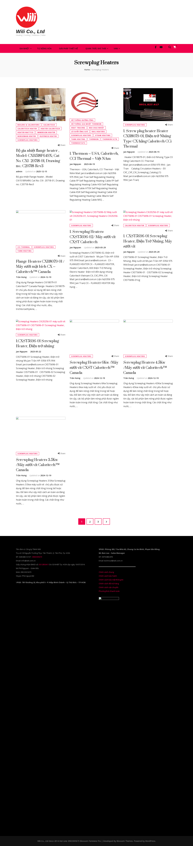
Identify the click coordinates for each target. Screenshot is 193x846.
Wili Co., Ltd (30, 31)
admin (19, 171)
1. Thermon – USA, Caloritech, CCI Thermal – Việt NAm (94, 156)
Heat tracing (78, 128)
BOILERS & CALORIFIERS (29, 125)
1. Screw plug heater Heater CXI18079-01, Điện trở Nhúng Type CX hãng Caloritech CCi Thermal (147, 138)
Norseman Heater (27, 136)
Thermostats (78, 143)
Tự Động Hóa (44, 48)
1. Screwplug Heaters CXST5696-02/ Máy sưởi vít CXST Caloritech (93, 236)
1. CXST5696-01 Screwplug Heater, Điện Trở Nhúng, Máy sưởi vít (147, 241)
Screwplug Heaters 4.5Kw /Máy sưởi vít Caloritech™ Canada (145, 367)
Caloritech (49, 125)
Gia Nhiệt (24, 48)
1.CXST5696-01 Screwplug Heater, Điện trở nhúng (37, 343)
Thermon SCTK (109, 139)
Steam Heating (102, 135)
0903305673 (37, 557)
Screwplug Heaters (28, 140)
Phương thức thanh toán (109, 591)
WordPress (150, 841)
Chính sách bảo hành (108, 576)
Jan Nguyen (75, 164)
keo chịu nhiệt (96, 128)
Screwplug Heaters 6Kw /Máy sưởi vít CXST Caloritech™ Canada (94, 367)
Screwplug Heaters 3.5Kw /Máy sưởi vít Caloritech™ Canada (37, 464)
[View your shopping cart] (174, 47)
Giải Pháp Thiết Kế (68, 48)
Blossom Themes (124, 841)
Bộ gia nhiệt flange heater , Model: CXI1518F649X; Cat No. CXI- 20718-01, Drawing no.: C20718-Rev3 (38, 158)
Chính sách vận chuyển (108, 587)
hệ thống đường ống (82, 120)
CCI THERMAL (24, 247)
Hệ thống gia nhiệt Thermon (86, 124)
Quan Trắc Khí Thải (95, 48)
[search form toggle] (169, 47)
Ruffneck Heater (48, 136)
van (116, 48)
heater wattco (25, 132)
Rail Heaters (98, 131)
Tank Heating (78, 139)
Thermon (94, 139)
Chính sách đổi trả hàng (109, 583)
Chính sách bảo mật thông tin (111, 579)
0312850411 (44, 564)
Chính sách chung (106, 572)
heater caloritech (50, 129)
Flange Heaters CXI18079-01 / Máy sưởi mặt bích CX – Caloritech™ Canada (40, 266)
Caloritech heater (27, 129)
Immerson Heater (46, 132)
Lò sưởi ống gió (79, 131)
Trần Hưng (21, 277)
